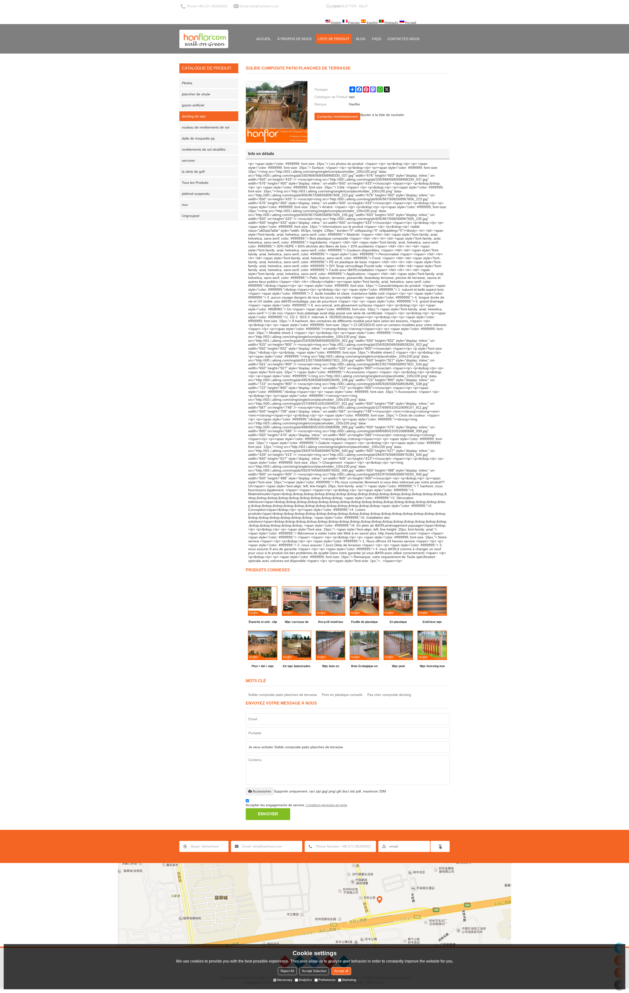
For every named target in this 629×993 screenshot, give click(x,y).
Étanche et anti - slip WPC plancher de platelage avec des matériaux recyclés (263, 623)
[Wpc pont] (398, 645)
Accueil (263, 39)
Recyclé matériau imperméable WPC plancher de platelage (330, 623)
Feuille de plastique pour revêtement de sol (364, 623)
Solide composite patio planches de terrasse (282, 695)
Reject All (287, 971)
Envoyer (268, 813)
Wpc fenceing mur (432, 666)
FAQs (376, 39)
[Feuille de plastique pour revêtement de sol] (364, 601)
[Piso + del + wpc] (262, 645)
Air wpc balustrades (297, 666)
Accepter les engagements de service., (296, 805)
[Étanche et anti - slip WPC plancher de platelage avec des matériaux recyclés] (262, 601)
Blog (361, 39)
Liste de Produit (334, 39)
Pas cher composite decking (389, 695)
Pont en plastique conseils (342, 695)
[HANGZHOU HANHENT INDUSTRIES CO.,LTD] (204, 39)
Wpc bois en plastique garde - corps (330, 667)
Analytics (305, 980)
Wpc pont (398, 666)
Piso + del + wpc (263, 666)
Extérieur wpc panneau (432, 623)
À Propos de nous (294, 39)
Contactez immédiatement (337, 116)
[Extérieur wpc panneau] (432, 601)
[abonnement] (440, 846)
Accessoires (262, 791)
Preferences (327, 980)
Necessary (284, 980)
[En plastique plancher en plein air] (398, 601)
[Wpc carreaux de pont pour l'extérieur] (296, 601)
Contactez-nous (403, 39)
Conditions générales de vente (326, 805)
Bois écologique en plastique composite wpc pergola (364, 667)
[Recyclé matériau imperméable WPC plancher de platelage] (330, 601)
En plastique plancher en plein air (398, 623)
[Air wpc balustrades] (296, 645)
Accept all (341, 971)
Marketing (349, 980)
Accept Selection (314, 971)
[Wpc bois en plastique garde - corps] (330, 645)
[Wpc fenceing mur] (432, 645)
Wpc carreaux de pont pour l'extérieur (297, 623)
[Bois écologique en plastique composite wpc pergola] (364, 645)
